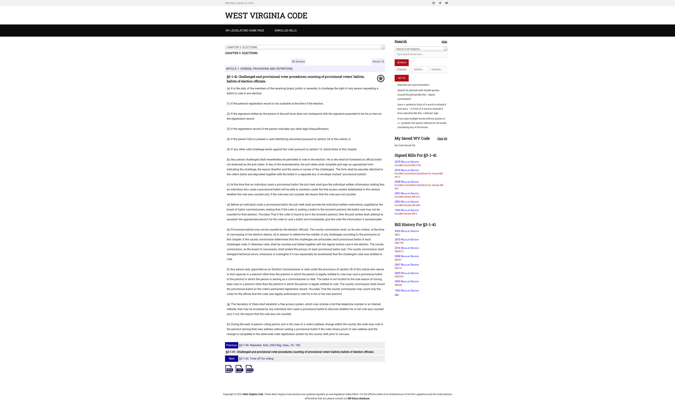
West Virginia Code (266, 15)
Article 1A (378, 61)
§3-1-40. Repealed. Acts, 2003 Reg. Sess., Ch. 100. (263, 345)
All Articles (298, 61)
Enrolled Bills (286, 30)
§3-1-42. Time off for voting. (251, 358)
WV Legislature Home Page (245, 30)
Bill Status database (358, 398)
